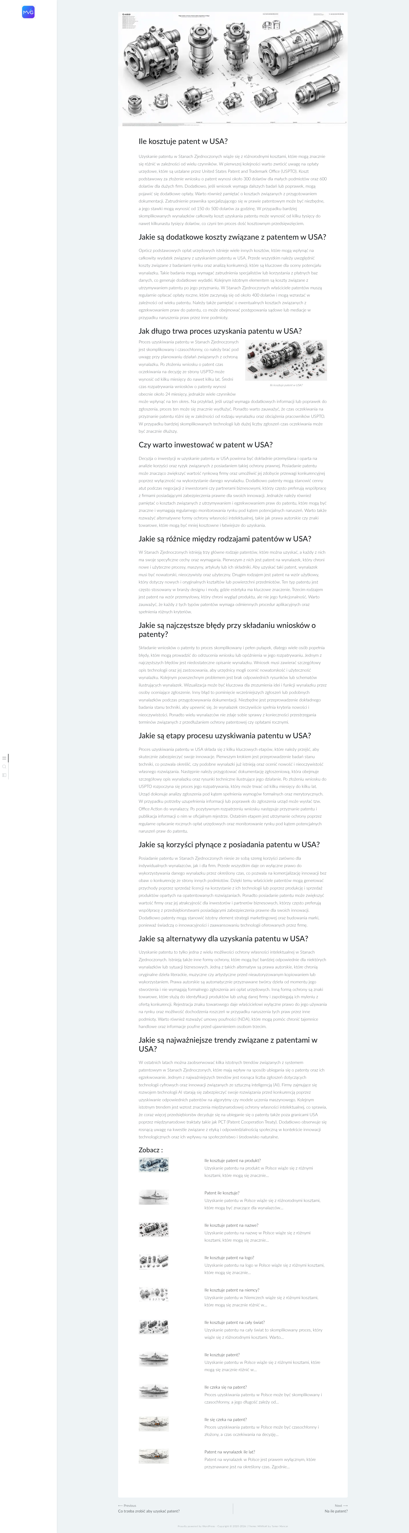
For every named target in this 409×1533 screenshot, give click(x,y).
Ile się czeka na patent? (225, 1420)
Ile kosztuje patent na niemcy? (231, 1290)
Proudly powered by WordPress (196, 1526)
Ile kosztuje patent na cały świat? (234, 1323)
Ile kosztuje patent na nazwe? (231, 1225)
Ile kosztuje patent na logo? (229, 1258)
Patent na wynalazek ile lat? (229, 1452)
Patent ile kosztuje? (222, 1193)
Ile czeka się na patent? (225, 1387)
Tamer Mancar (280, 1526)
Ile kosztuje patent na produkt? (232, 1161)
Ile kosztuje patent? (222, 1355)
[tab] (4, 758)
